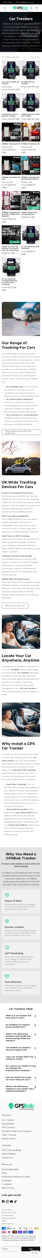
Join (31, 1249)
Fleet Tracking (9, 1135)
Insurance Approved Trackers (16, 1131)
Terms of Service (8, 1215)
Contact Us (7, 1158)
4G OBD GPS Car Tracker (28, 83)
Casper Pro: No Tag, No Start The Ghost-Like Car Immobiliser (10, 248)
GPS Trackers (8, 1127)
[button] (4, 8)
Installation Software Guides (16, 1177)
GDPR (4, 1221)
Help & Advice (9, 1139)
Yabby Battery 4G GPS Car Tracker (30, 115)
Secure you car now (15, 605)
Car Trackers (8, 1120)
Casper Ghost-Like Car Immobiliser (29, 213)
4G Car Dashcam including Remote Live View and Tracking (9, 281)
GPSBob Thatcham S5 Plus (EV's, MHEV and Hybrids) (11, 214)
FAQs (4, 1173)
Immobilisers (8, 1124)
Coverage (6, 1180)
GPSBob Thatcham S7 (11, 144)
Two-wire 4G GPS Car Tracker (11, 83)
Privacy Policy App (9, 1212)
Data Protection (8, 1223)
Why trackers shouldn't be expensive (18, 432)
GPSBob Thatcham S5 (30, 144)
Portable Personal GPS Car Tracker (9, 115)
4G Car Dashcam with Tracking (30, 247)
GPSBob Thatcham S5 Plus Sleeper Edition (30, 178)
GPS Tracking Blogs (11, 1150)
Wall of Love (8, 1188)
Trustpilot (7, 1184)
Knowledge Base (10, 1169)
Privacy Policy (7, 1210)
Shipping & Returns (9, 1218)
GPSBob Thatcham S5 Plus (11, 178)
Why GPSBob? (9, 1154)
